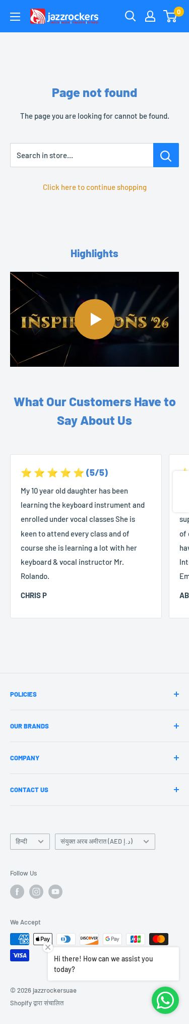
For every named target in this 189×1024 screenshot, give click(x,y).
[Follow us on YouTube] (55, 892)
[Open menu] (15, 17)
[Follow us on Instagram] (36, 892)
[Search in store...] (166, 155)
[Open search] (130, 16)
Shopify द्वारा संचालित (37, 1003)
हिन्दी (21, 841)
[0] (170, 16)
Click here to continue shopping (95, 186)
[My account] (150, 16)
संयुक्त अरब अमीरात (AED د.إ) (96, 841)
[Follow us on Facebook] (17, 892)
